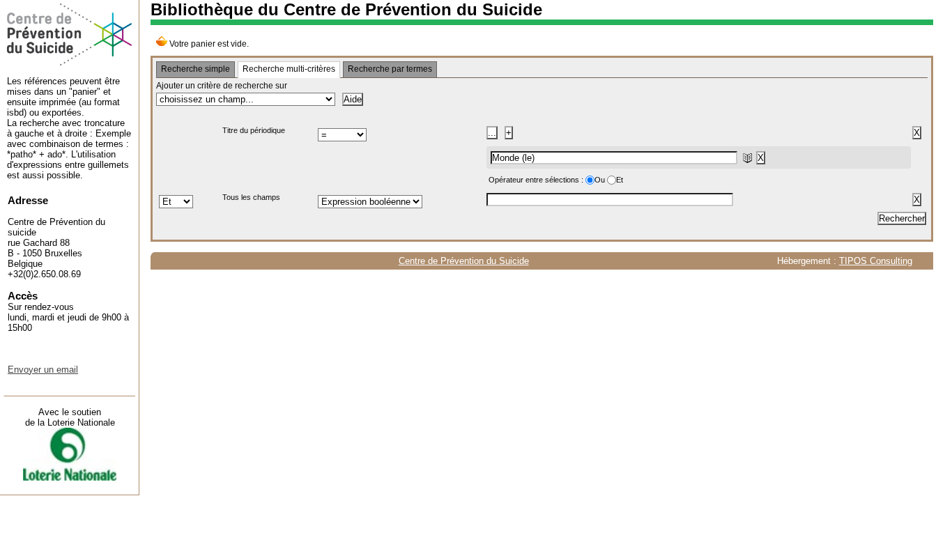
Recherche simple (195, 69)
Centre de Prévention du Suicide (464, 261)
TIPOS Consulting (875, 261)
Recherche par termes (390, 69)
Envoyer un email (43, 369)
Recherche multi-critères (289, 69)
